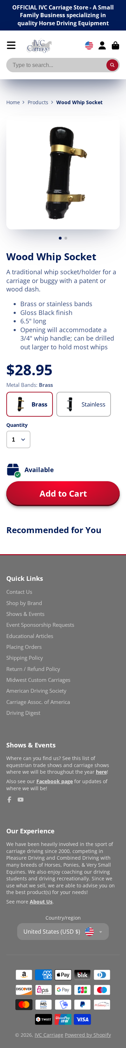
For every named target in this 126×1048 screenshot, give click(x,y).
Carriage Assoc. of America (38, 702)
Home (13, 102)
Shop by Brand (24, 603)
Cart (115, 45)
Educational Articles (29, 636)
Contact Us (19, 592)
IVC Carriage (49, 1035)
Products (38, 102)
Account (102, 45)
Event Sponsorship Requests (40, 625)
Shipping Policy (24, 657)
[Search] (112, 65)
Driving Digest (23, 713)
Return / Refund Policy (33, 669)
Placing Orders (24, 647)
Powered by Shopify (88, 1035)
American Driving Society (36, 690)
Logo (39, 45)
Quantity (17, 425)
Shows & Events (25, 614)
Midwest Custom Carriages (38, 680)
